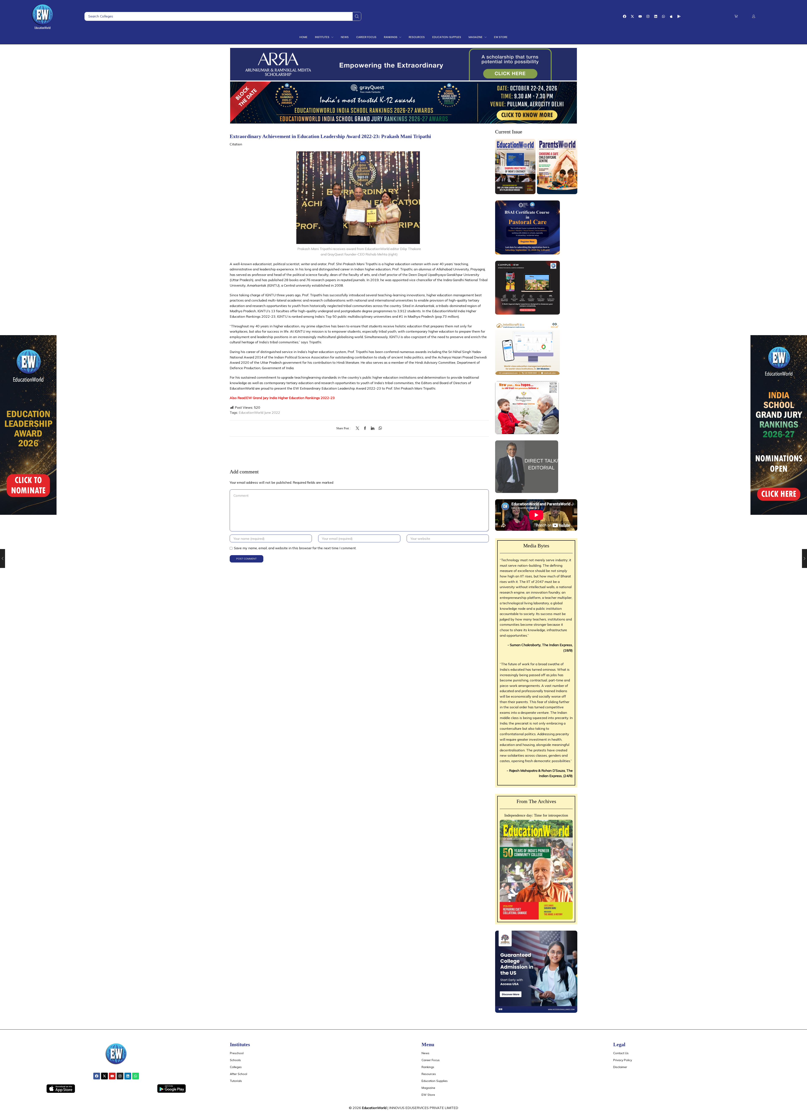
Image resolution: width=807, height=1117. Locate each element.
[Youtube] (640, 16)
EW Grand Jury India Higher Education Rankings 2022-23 (290, 398)
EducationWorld (374, 1108)
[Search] (357, 16)
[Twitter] (358, 428)
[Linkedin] (655, 16)
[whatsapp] (379, 428)
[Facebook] (624, 16)
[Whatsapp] (663, 16)
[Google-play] (679, 16)
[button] (736, 16)
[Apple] (671, 16)
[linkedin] (372, 428)
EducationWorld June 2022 (259, 412)
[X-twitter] (632, 16)
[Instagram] (648, 16)
